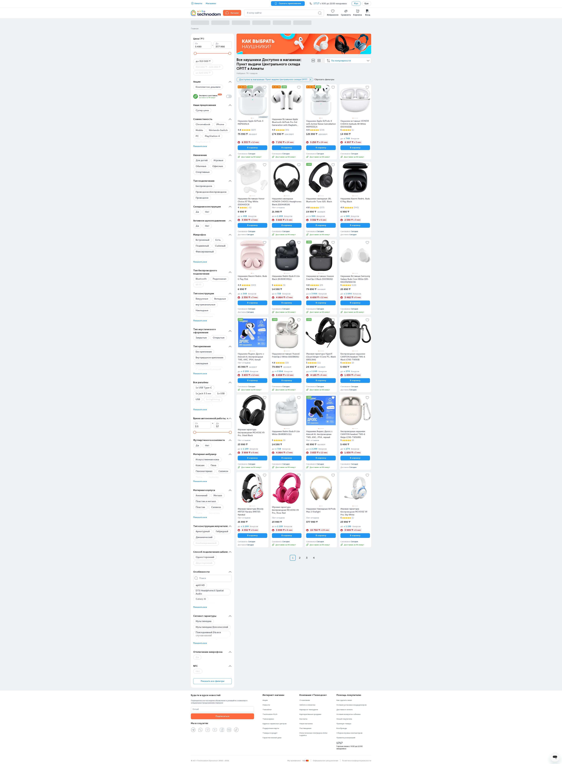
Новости (266, 705)
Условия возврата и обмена (348, 714)
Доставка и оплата (344, 710)
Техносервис (268, 719)
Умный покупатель (344, 719)
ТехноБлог (267, 710)
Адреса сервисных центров (275, 724)
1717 (339, 743)
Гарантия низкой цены (272, 738)
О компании (304, 700)
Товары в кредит (270, 733)
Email (196, 709)
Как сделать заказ (344, 700)
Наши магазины (306, 724)
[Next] (367, 44)
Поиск (202, 578)
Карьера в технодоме (308, 710)
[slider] (195, 53)
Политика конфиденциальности (356, 761)
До (217, 43)
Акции (265, 700)
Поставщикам (305, 728)
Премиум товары (343, 724)
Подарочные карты (271, 728)
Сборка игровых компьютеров (349, 733)
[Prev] (240, 44)
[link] (252, 121)
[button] (333, 12)
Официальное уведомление (325, 761)
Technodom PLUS (270, 714)
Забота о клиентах (307, 705)
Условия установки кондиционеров (351, 705)
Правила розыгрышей (345, 738)
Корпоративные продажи (310, 714)
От (196, 43)
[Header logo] (205, 13)
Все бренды (341, 728)
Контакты (303, 719)
